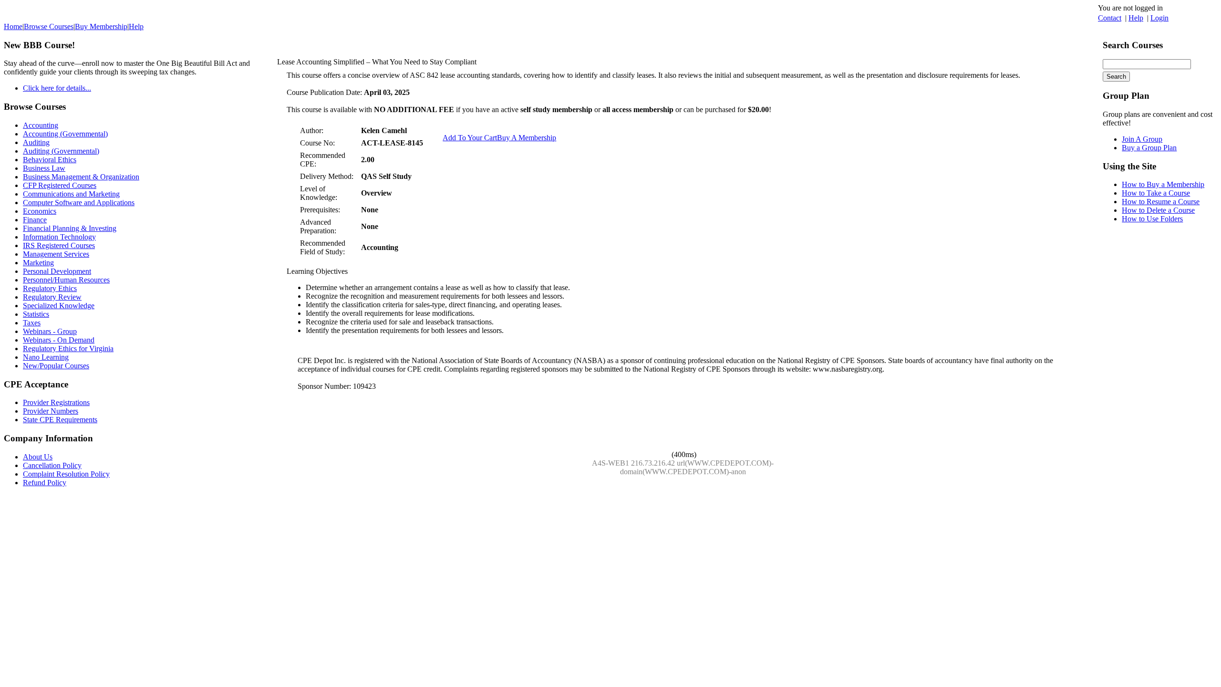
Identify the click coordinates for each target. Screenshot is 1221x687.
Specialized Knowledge (58, 306)
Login (1159, 18)
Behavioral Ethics (49, 160)
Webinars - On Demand (58, 340)
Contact (1109, 18)
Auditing (36, 142)
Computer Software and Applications (79, 202)
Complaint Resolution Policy (66, 474)
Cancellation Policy (52, 465)
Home (13, 26)
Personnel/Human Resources (66, 280)
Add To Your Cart (470, 138)
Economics (39, 211)
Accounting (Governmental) (65, 134)
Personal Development (57, 271)
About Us (37, 457)
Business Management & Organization (81, 177)
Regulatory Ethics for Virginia (68, 348)
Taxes (32, 323)
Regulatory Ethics (50, 288)
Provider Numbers (50, 411)
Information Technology (59, 237)
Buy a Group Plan (1149, 148)
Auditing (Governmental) (61, 151)
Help (1135, 18)
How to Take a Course (1156, 193)
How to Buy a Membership (1163, 184)
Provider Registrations (56, 402)
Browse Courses (48, 26)
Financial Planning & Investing (69, 228)
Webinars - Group (50, 331)
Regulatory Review (52, 297)
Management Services (56, 254)
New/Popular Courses (56, 366)
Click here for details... (57, 88)
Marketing (38, 263)
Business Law (44, 168)
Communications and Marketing (71, 194)
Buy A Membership (526, 138)
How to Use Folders (1152, 219)
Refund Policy (44, 483)
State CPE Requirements (60, 420)
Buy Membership (101, 26)
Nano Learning (46, 357)
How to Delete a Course (1158, 210)
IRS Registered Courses (59, 245)
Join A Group (1142, 139)
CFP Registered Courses (59, 185)
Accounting (40, 125)
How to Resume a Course (1161, 202)
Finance (35, 220)
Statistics (36, 314)
